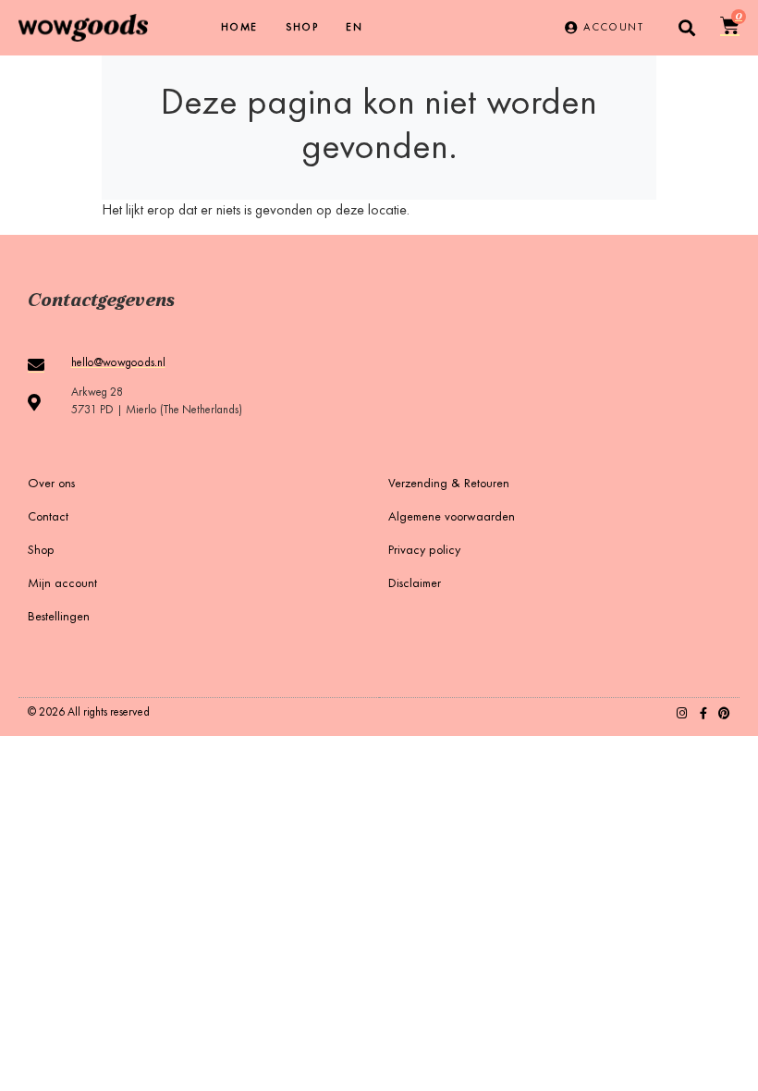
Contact (48, 517)
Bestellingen (59, 617)
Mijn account (62, 584)
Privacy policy (424, 551)
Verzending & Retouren (448, 484)
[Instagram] (682, 713)
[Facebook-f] (703, 713)
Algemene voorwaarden (451, 517)
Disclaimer (414, 584)
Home (239, 27)
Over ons (51, 484)
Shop (302, 27)
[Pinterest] (724, 713)
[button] (686, 28)
